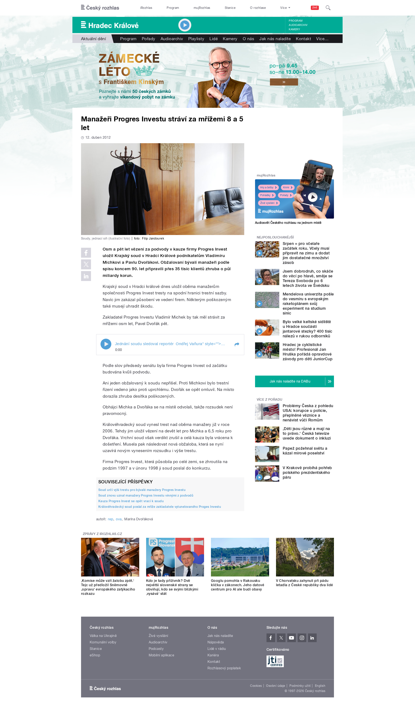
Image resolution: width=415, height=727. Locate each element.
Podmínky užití (300, 685)
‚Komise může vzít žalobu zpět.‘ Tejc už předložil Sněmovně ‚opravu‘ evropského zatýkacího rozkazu (108, 587)
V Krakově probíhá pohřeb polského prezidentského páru (307, 472)
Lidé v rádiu (217, 649)
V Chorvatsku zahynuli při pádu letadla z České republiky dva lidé (304, 583)
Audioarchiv (298, 25)
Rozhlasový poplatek (224, 668)
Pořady (148, 38)
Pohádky (265, 195)
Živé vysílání (267, 203)
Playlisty (196, 38)
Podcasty (156, 649)
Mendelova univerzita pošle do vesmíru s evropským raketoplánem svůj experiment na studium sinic (308, 303)
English (320, 685)
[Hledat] (328, 8)
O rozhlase (258, 8)
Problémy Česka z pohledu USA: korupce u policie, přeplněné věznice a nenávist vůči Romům (308, 412)
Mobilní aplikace (161, 655)
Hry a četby (266, 187)
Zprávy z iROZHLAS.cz (102, 534)
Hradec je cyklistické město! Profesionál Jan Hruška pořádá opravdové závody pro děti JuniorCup (307, 351)
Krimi (286, 187)
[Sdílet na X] (86, 264)
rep (110, 519)
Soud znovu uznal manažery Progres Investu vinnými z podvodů (145, 495)
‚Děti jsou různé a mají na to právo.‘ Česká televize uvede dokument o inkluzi (307, 433)
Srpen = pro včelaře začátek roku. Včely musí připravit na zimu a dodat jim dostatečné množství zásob (306, 253)
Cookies (256, 685)
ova (118, 519)
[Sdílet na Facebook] (86, 253)
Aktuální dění (93, 38)
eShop (95, 655)
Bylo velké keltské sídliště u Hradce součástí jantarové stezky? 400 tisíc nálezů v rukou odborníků (307, 328)
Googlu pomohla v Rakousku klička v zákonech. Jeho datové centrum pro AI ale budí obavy (237, 585)
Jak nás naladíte (275, 38)
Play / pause (106, 344)
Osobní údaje (275, 685)
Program (173, 8)
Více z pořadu (270, 400)
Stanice (230, 8)
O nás (248, 38)
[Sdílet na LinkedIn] (86, 276)
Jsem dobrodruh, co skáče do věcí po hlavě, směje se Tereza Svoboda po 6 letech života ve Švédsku (308, 278)
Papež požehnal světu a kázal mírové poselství (305, 450)
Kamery (294, 29)
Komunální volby (103, 642)
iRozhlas (146, 8)
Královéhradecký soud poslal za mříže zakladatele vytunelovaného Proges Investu (159, 506)
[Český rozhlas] (100, 8)
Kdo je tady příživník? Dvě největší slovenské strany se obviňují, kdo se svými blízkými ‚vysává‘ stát (172, 587)
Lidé (213, 38)
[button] (236, 344)
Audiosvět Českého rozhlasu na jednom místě (288, 222)
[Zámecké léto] (207, 75)
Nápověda (216, 642)
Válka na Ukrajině (103, 636)
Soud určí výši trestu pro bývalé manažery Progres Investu (141, 490)
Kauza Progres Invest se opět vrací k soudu (131, 501)
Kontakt (303, 38)
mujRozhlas (202, 8)
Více (322, 38)
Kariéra (213, 655)
